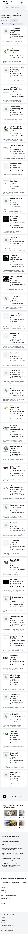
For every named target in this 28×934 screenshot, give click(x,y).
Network (5, 3)
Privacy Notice (4, 920)
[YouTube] (13, 914)
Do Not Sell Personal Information (7, 925)
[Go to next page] (23, 796)
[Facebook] (4, 914)
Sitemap (2, 928)
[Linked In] (1, 914)
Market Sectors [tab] (15, 882)
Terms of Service (4, 922)
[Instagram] (10, 914)
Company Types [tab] (6, 882)
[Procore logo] (7, 2)
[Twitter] (7, 914)
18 (20, 796)
